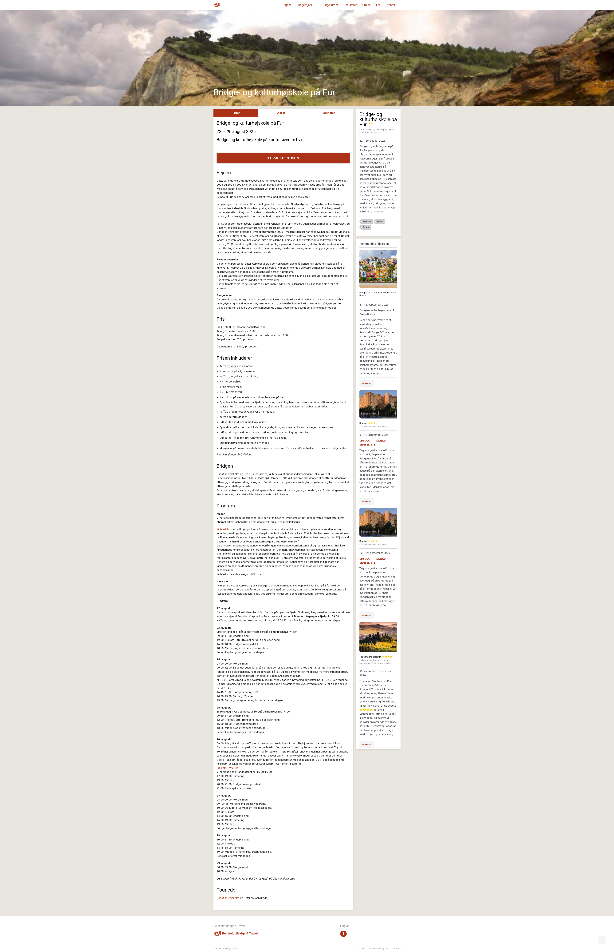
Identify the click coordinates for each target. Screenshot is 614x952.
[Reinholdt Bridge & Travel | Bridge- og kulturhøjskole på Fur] (216, 4)
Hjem (287, 5)
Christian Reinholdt (228, 898)
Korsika (367, 423)
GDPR (361, 948)
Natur (380, 221)
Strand (366, 227)
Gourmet (367, 221)
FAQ (378, 5)
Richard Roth (224, 529)
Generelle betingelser (378, 948)
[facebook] (343, 934)
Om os (366, 5)
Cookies (397, 948)
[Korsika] (378, 404)
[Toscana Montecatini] (378, 637)
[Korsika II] (378, 522)
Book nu (366, 383)
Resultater (350, 5)
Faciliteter (328, 112)
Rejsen (236, 112)
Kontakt (392, 5)
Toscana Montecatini (375, 656)
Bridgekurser (330, 5)
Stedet (280, 112)
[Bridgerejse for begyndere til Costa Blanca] (378, 269)
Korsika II (368, 541)
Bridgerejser (304, 5)
